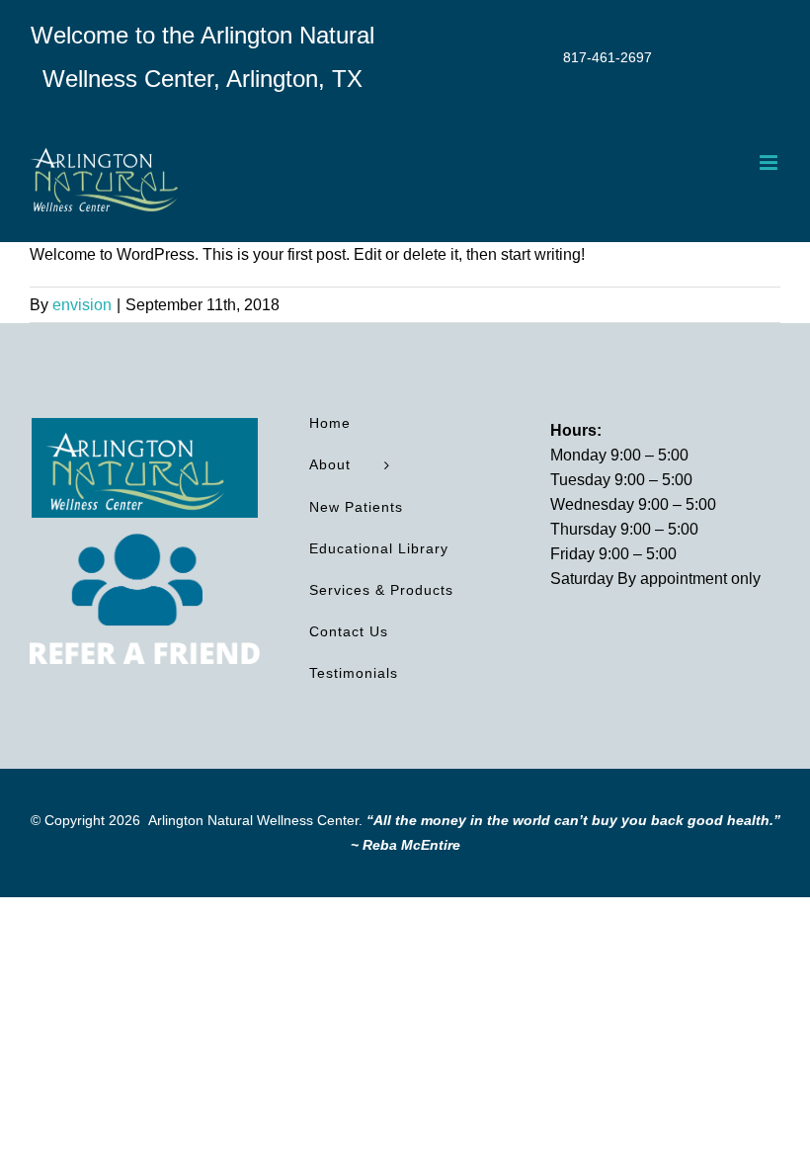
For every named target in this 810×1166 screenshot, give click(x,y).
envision (82, 304)
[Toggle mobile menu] (770, 162)
